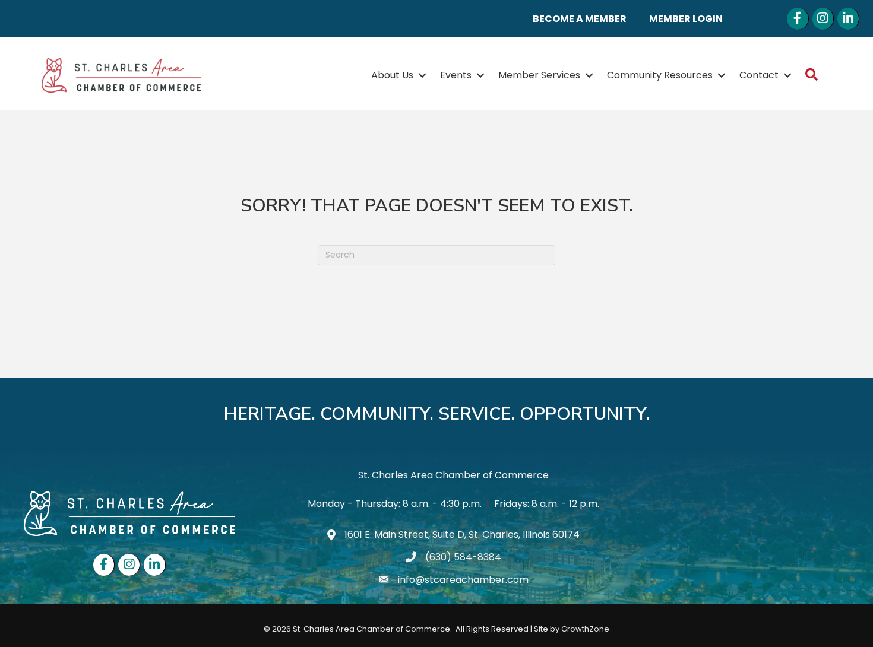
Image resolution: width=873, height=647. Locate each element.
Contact (759, 75)
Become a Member (580, 19)
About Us (392, 75)
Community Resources (660, 75)
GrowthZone (585, 629)
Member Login (686, 19)
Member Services (539, 75)
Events (456, 75)
